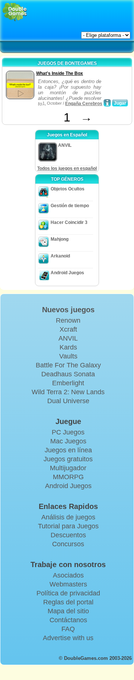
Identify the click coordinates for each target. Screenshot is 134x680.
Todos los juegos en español (67, 168)
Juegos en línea (68, 450)
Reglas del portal (68, 602)
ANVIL (68, 338)
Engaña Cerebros (83, 103)
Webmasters (68, 584)
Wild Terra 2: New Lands (68, 392)
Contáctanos (68, 620)
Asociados (68, 575)
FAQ (68, 629)
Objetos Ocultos (67, 189)
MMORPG (68, 477)
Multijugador (68, 468)
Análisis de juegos (68, 517)
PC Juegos (68, 432)
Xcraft (68, 329)
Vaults (68, 356)
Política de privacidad (68, 593)
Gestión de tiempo (70, 205)
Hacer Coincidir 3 (69, 222)
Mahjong (59, 239)
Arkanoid (60, 256)
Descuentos (68, 535)
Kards (68, 347)
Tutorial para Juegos (68, 526)
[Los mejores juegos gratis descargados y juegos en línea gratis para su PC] (15, 12)
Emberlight (68, 383)
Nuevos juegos (68, 310)
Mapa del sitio (68, 611)
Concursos (68, 544)
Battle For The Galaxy (68, 365)
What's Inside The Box (59, 73)
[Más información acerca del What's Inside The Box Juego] (107, 103)
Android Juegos (67, 272)
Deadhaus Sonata (68, 374)
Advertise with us (68, 638)
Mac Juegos (68, 441)
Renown (68, 320)
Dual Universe (68, 401)
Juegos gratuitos (68, 459)
